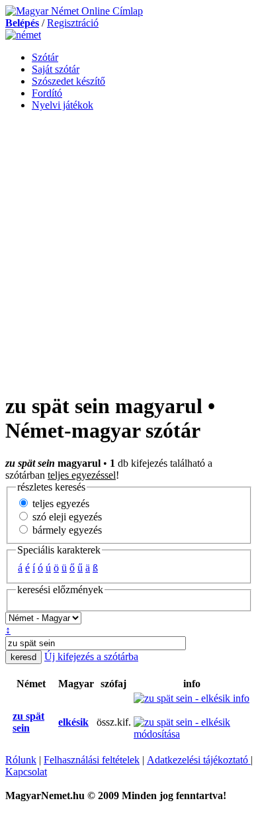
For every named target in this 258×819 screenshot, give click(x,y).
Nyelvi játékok (62, 105)
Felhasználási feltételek (92, 759)
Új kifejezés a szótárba (91, 656)
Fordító (47, 93)
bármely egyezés (66, 530)
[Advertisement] (129, 251)
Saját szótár (55, 69)
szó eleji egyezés (66, 516)
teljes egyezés (59, 503)
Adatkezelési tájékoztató (199, 759)
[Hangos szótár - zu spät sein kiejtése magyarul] (54, 722)
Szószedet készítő (68, 81)
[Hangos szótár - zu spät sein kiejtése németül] (8, 722)
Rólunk (20, 759)
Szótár (45, 57)
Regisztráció (73, 22)
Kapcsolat (26, 771)
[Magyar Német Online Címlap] (74, 11)
